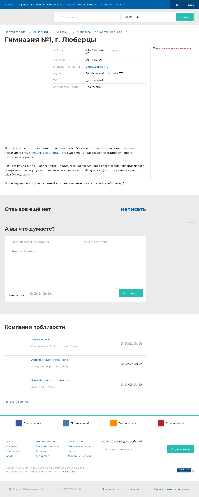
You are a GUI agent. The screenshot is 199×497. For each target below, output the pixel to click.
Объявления (54, 4)
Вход (190, 4)
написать (133, 209)
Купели (72, 451)
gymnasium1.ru (96, 80)
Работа (70, 4)
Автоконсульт (40, 339)
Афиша (23, 4)
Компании (37, 4)
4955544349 (94, 60)
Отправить (130, 293)
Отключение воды (79, 446)
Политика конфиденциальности (174, 489)
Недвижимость (87, 4)
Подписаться (180, 449)
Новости (10, 4)
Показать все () (16, 401)
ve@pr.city (68, 471)
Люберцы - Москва (80, 455)
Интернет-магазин (112, 4)
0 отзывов (113, 50)
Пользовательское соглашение (121, 489)
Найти (184, 17)
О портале (42, 455)
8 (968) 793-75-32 (70, 489)
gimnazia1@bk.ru (97, 66)
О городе (42, 451)
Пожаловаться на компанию (172, 48)
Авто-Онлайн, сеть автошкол (51, 380)
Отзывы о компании (46, 152)
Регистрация (76, 441)
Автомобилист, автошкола (49, 359)
